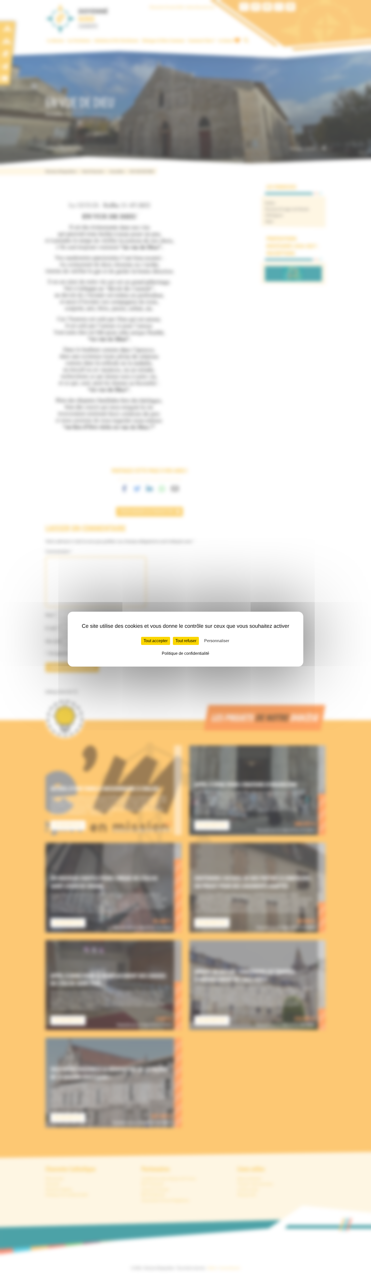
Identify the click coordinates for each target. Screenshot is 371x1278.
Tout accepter (156, 641)
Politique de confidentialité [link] (185, 653)
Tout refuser (185, 641)
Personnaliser (216, 641)
